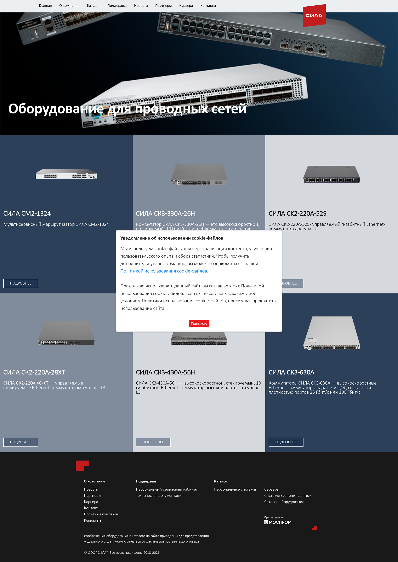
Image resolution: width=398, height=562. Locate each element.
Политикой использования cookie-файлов (163, 271)
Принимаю (199, 324)
